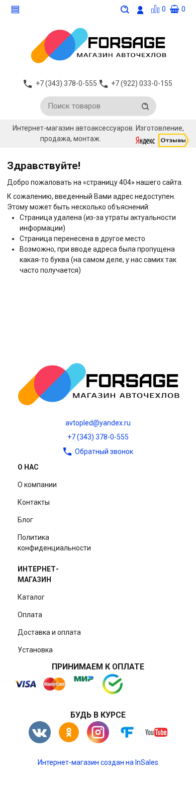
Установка (35, 650)
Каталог (31, 597)
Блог (25, 520)
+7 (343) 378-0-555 (98, 437)
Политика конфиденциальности (54, 542)
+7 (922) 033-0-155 (141, 83)
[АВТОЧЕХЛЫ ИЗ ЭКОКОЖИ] (98, 45)
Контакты (34, 502)
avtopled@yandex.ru (98, 423)
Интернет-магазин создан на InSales (98, 762)
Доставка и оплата (49, 632)
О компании (37, 485)
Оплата (30, 615)
